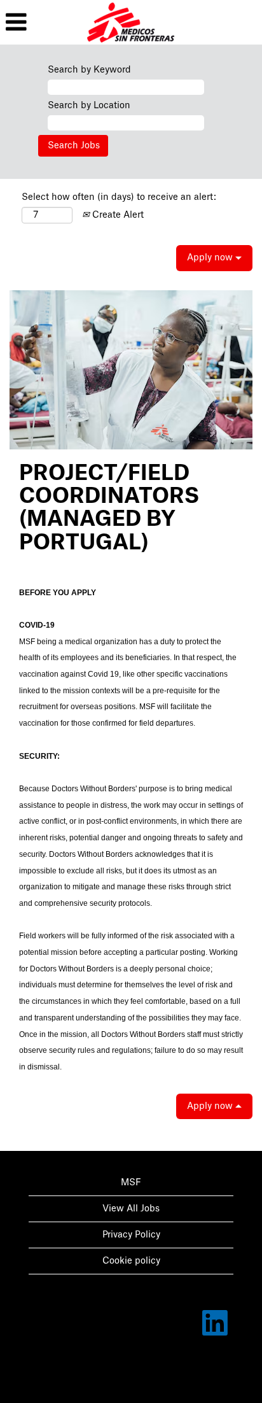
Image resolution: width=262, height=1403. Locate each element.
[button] (43, 22)
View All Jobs (131, 1208)
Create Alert (117, 215)
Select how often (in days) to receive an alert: (119, 197)
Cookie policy (131, 1261)
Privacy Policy (131, 1234)
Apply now (211, 257)
